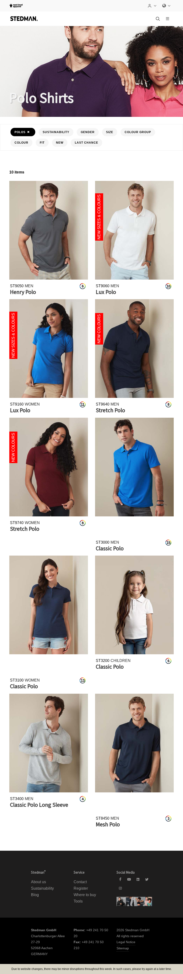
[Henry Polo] (48, 230)
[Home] (24, 18)
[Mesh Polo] (134, 743)
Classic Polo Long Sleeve (39, 804)
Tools (78, 901)
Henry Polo (23, 292)
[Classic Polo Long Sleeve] (48, 743)
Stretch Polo (110, 410)
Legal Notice (126, 942)
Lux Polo (106, 292)
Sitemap (123, 948)
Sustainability (42, 888)
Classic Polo (110, 548)
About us (38, 882)
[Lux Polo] (134, 230)
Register (81, 888)
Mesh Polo (108, 824)
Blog (35, 895)
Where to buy (85, 895)
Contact (80, 882)
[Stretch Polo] (134, 348)
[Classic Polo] (134, 467)
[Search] (157, 18)
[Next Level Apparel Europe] (16, 5)
